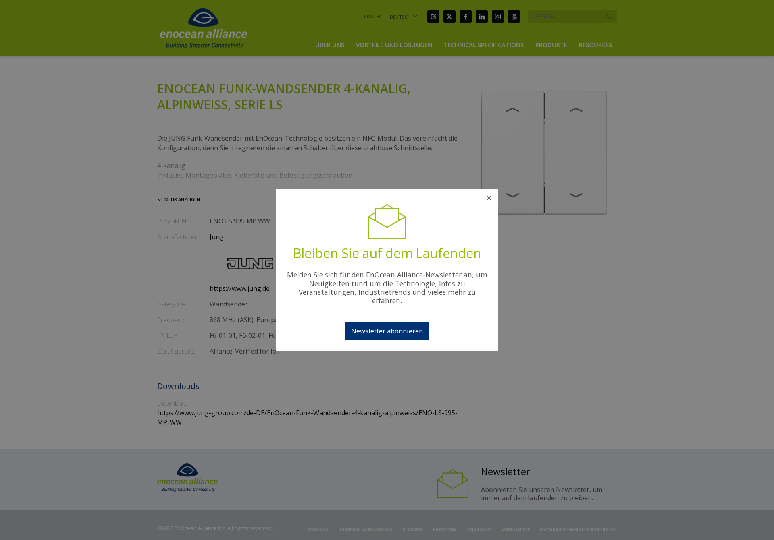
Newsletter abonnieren (387, 330)
